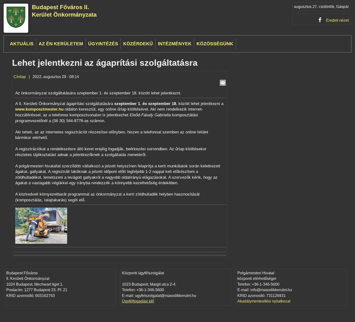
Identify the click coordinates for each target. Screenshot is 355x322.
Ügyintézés (103, 43)
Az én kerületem (61, 43)
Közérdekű (138, 43)
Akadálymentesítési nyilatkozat (263, 301)
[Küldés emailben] (223, 83)
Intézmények (175, 43)
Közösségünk (215, 43)
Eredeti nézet (337, 20)
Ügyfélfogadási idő (138, 301)
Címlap (20, 77)
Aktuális (22, 43)
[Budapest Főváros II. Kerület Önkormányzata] (16, 27)
